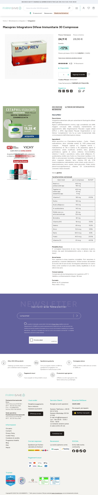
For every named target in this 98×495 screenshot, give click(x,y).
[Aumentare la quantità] (68, 74)
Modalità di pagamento (35, 404)
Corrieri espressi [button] (34, 441)
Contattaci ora (57, 433)
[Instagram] (63, 91)
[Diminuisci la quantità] (68, 75)
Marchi (8, 447)
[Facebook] (59, 91)
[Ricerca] (70, 8)
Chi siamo (9, 428)
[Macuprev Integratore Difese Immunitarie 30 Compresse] (29, 54)
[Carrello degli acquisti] (93, 8)
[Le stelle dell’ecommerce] (10, 480)
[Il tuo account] (83, 8)
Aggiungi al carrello (79, 74)
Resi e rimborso (33, 406)
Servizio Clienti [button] (56, 400)
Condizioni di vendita (12, 438)
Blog (7, 443)
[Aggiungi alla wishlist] (89, 74)
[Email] (71, 91)
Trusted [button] (9, 473)
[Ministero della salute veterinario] (55, 481)
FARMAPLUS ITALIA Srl (80, 83)
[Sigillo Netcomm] (21, 481)
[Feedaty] (65, 449)
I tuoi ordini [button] (32, 400)
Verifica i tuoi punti (83, 413)
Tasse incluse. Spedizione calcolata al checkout (70, 58)
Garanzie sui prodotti (35, 409)
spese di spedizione (57, 493)
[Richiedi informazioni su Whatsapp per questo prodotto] (79, 91)
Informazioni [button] (11, 425)
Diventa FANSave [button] (79, 400)
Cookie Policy (10, 436)
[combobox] (46, 8)
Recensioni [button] (54, 441)
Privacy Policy (55, 324)
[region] (29, 56)
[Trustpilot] (55, 449)
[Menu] (76, 8)
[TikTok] (67, 91)
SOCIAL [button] (75, 441)
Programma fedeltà (12, 440)
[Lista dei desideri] (88, 8)
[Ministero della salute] (33, 480)
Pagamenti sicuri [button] (34, 458)
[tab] (57, 107)
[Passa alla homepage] (12, 8)
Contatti (8, 431)
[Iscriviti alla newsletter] (77, 316)
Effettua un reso (35, 414)
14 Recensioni (78, 63)
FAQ (7, 445)
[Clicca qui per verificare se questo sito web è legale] (44, 481)
